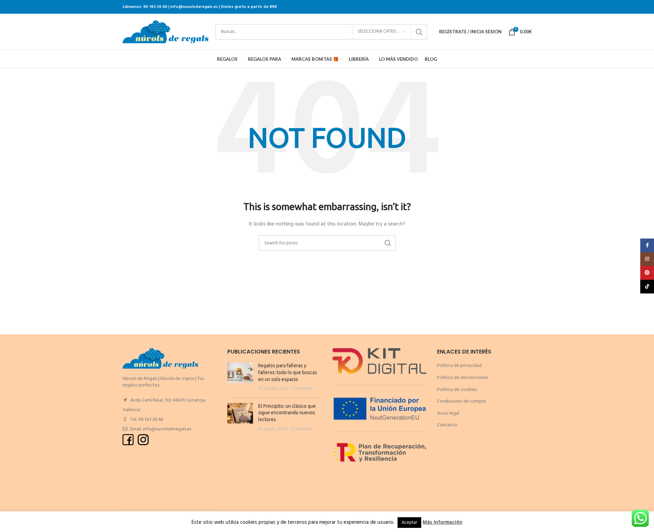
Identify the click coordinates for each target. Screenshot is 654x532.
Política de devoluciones (462, 378)
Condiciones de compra (461, 401)
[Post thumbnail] (240, 377)
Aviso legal (448, 413)
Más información (442, 522)
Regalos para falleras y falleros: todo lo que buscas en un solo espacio (287, 372)
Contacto (447, 425)
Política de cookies (457, 390)
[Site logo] (165, 32)
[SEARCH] (419, 32)
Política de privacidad (459, 366)
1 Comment (301, 388)
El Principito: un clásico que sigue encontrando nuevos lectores (287, 412)
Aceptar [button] (409, 522)
